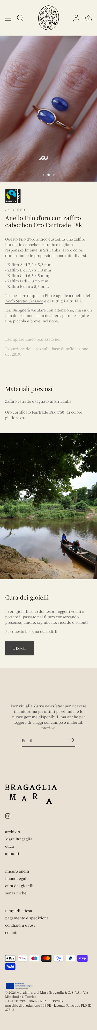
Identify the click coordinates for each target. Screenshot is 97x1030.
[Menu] (8, 18)
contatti (12, 932)
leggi (19, 648)
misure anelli (17, 871)
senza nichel (16, 892)
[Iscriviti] (71, 740)
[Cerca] (20, 18)
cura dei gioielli (19, 885)
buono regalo (16, 878)
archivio (12, 831)
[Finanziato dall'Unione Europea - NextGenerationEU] (19, 985)
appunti (12, 853)
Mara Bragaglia (18, 838)
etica (9, 846)
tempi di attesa (18, 910)
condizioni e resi (20, 925)
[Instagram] (7, 815)
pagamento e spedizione (27, 917)
